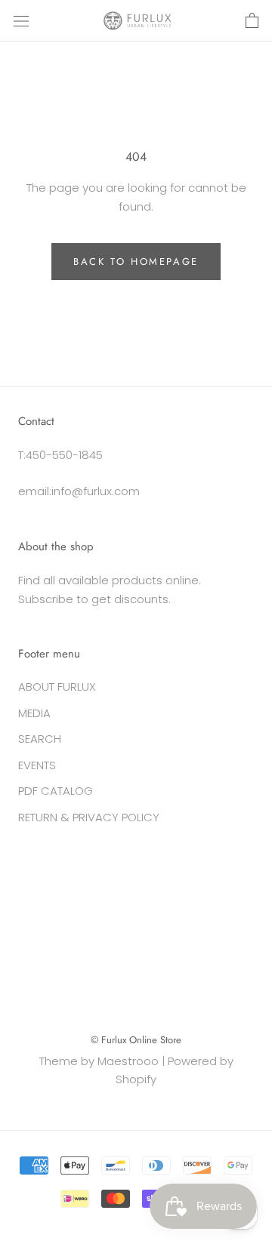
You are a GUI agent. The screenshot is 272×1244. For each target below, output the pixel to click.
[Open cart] (252, 21)
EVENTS (37, 765)
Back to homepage (136, 261)
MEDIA (34, 713)
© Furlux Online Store (136, 1040)
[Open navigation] (21, 21)
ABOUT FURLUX (57, 686)
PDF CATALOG (55, 791)
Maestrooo (128, 1061)
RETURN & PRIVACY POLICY (88, 817)
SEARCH (39, 739)
